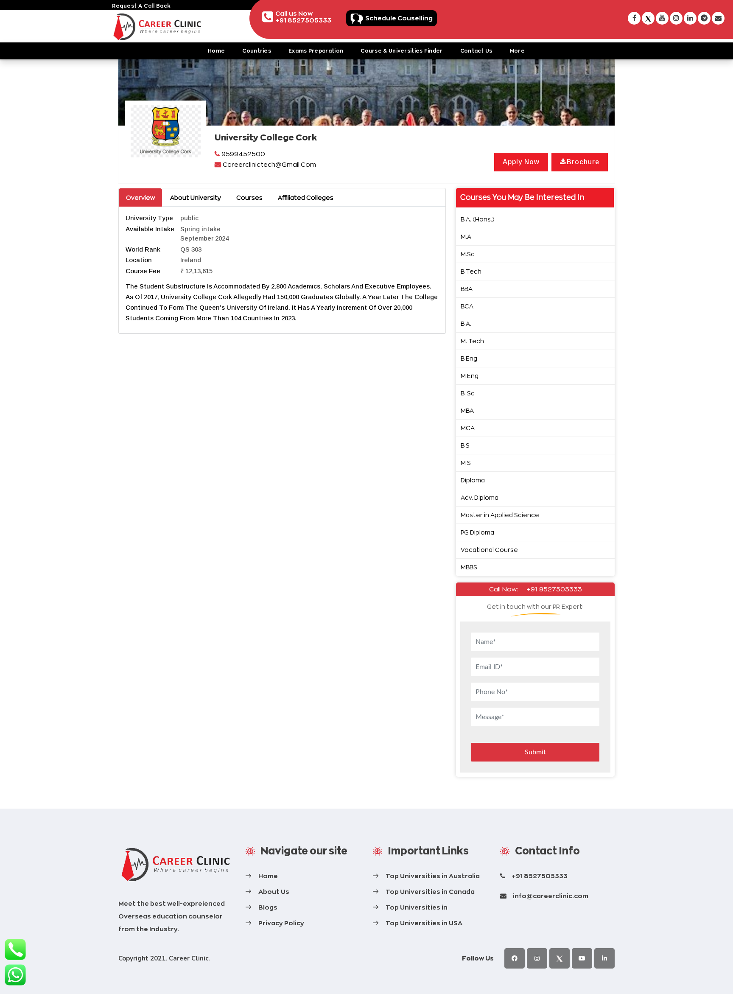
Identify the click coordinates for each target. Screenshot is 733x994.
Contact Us (476, 50)
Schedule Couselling (399, 18)
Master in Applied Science (500, 515)
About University (195, 197)
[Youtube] (582, 958)
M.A (466, 236)
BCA (467, 306)
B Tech (471, 271)
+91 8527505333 (554, 589)
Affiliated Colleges (305, 197)
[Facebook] (514, 958)
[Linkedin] (604, 958)
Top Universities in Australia (433, 875)
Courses (249, 197)
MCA (468, 428)
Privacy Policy (281, 923)
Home (216, 50)
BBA (467, 289)
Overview (140, 197)
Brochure (583, 161)
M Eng (469, 375)
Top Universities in (417, 907)
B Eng (469, 358)
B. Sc (468, 393)
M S (466, 462)
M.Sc (468, 254)
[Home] (175, 865)
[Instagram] (537, 958)
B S (465, 445)
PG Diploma (477, 532)
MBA (467, 410)
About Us (273, 891)
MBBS (469, 567)
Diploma (473, 480)
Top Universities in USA (424, 923)
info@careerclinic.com (550, 895)
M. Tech (472, 341)
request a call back (141, 5)
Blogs (267, 907)
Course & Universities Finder (401, 50)
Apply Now (521, 161)
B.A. (466, 323)
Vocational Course (489, 549)
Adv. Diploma (479, 497)
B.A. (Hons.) (478, 219)
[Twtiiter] (559, 958)
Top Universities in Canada (430, 891)
